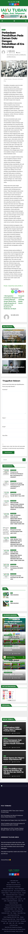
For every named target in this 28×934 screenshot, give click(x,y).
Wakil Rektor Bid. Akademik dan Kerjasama (13, 927)
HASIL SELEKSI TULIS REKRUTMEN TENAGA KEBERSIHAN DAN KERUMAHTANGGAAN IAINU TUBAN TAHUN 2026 (17, 543)
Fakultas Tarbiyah (4, 892)
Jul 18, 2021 (8, 678)
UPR (16, 923)
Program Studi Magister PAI (16, 911)
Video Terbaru (21, 923)
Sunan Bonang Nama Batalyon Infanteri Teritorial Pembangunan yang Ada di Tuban (13, 350)
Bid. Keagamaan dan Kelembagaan (13, 886)
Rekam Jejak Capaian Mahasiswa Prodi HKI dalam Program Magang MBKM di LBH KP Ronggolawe (13, 334)
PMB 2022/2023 (14, 603)
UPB (7, 923)
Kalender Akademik (8, 619)
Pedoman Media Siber (13, 902)
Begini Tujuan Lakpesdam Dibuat (13, 368)
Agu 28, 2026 (8, 761)
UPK (13, 923)
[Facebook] (15, 291)
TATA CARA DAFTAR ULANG (14, 921)
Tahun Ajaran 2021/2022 (13, 674)
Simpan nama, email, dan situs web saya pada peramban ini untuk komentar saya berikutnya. (13, 447)
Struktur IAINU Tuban (20, 919)
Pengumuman (13, 470)
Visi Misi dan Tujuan (14, 925)
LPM (24, 898)
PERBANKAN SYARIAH (8, 909)
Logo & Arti (20, 898)
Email (4, 426)
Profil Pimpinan (7, 911)
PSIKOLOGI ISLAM (5, 913)
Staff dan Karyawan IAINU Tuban (8, 919)
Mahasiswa (10, 329)
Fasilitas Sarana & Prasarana (15, 892)
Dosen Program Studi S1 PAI (7, 890)
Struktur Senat (4, 921)
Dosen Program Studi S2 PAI (19, 890)
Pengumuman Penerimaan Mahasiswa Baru (13, 907)
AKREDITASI (13, 882)
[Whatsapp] (12, 291)
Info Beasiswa (21, 894)
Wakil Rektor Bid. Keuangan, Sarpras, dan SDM (13, 931)
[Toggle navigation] (14, 21)
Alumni (18, 882)
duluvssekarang (10, 54)
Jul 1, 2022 (7, 667)
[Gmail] (22, 291)
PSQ (11, 913)
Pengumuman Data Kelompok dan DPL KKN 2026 (16, 577)
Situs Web (4, 435)
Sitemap (21, 917)
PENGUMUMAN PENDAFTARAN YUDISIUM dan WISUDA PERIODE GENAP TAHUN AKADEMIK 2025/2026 (17, 506)
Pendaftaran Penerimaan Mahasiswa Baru (13, 904)
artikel (19, 52)
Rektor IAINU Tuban (21, 913)
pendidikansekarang (11, 56)
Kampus (5, 725)
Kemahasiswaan (18, 896)
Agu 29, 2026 (8, 733)
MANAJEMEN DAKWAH (12, 900)
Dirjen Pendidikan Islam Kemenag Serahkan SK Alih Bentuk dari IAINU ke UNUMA (13, 771)
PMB (11, 601)
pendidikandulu (22, 54)
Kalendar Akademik (10, 896)
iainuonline (16, 54)
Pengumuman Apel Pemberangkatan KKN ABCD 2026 (16, 531)
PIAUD (19, 909)
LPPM (5, 900)
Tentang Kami (23, 921)
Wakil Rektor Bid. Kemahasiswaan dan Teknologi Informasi (13, 929)
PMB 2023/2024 (14, 595)
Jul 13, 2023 (8, 653)
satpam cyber (17, 642)
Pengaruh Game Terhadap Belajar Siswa (21, 299)
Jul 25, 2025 (8, 629)
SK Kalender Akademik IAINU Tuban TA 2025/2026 (13, 624)
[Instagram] (19, 291)
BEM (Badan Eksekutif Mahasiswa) (14, 884)
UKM (4, 923)
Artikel (3, 29)
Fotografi (24, 892)
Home (8, 882)
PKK (22, 909)
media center (11, 51)
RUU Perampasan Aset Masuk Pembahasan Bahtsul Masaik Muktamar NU (13, 742)
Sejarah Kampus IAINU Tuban (13, 915)
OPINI (19, 900)
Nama (4, 418)
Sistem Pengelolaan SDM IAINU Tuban (11, 917)
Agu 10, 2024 (8, 642)
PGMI (15, 909)
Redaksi (15, 913)
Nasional (5, 738)
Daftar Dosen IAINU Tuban (8, 888)
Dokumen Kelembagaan (19, 888)
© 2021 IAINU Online (14, 880)
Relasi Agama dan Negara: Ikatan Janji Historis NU (13, 758)
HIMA (4, 894)
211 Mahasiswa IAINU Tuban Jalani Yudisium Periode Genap (12, 729)
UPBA (10, 923)
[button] (25, 20)
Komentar (5, 389)
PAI (22, 900)
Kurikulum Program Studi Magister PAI (9, 898)
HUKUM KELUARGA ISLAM (11, 894)
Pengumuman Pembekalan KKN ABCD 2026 (16, 568)
